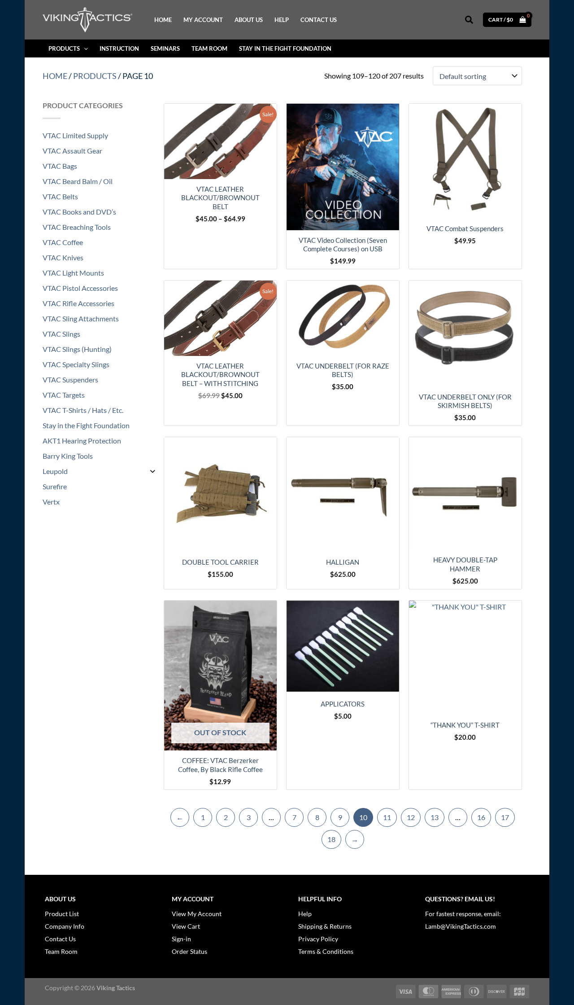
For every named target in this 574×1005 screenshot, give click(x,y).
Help (305, 913)
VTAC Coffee (63, 242)
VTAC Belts (60, 196)
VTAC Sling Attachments (81, 318)
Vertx (51, 501)
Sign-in (181, 939)
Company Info (64, 926)
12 (411, 817)
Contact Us (60, 939)
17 (505, 817)
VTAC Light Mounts (73, 272)
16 (481, 817)
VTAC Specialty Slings (76, 364)
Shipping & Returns (325, 926)
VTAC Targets (64, 395)
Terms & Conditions (325, 951)
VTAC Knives (63, 257)
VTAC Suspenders (70, 379)
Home (55, 76)
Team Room (61, 951)
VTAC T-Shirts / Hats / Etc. (83, 410)
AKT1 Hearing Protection (82, 440)
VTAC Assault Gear (72, 150)
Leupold (55, 471)
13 (434, 817)
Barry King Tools (68, 456)
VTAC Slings (61, 333)
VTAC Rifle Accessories (78, 303)
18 (331, 839)
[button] (469, 20)
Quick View (220, 171)
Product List (62, 913)
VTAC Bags (60, 166)
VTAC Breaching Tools (77, 227)
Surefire (55, 486)
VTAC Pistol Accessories (80, 288)
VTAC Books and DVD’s (79, 211)
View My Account (197, 913)
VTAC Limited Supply (75, 135)
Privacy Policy (318, 939)
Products (95, 76)
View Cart (186, 926)
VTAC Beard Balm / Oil (78, 181)
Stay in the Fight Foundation (86, 425)
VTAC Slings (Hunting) (77, 349)
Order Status (189, 951)
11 (387, 817)
